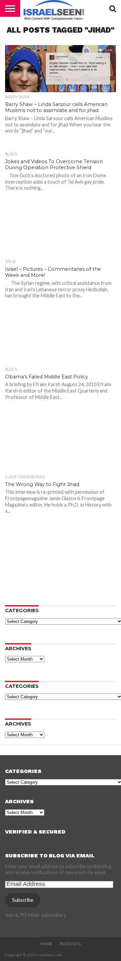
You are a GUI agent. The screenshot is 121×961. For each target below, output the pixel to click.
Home (46, 943)
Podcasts (70, 943)
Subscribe (22, 900)
